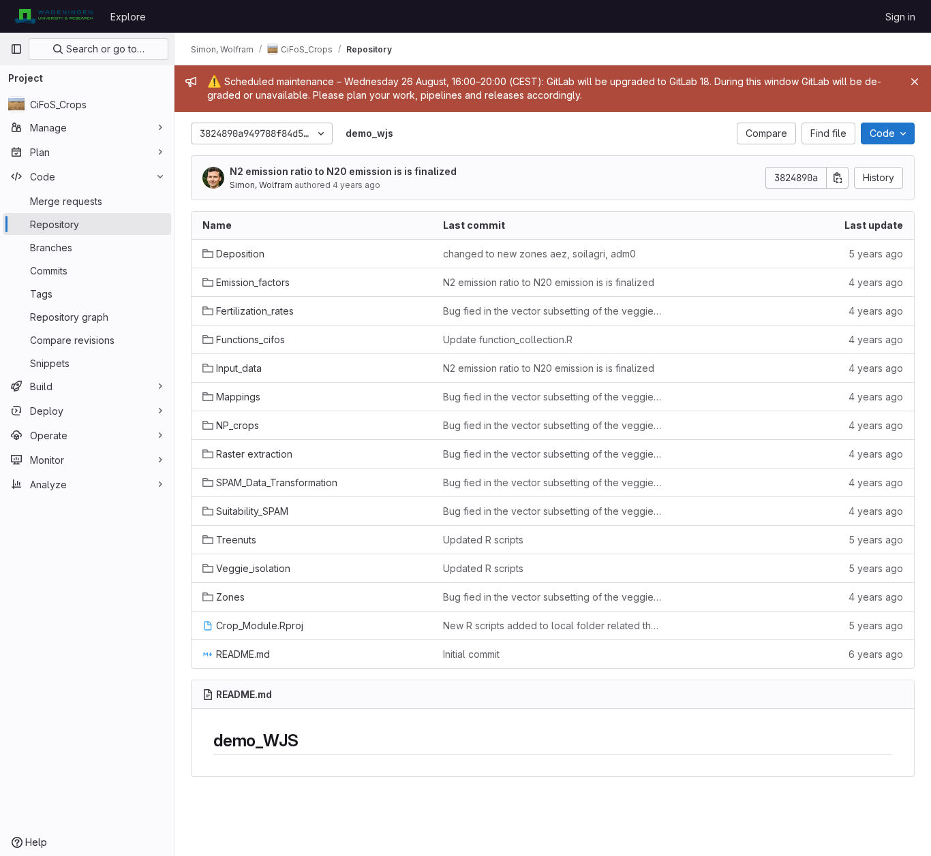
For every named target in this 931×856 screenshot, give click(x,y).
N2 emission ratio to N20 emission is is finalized (343, 171)
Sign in (900, 16)
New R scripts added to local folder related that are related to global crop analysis (552, 625)
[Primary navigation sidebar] (16, 49)
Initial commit (471, 654)
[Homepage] (53, 16)
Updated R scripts (483, 539)
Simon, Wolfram (261, 185)
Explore (128, 16)
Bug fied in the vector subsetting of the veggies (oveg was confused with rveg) (552, 311)
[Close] (914, 82)
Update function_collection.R (508, 339)
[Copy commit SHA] (838, 178)
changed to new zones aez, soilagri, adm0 (539, 253)
